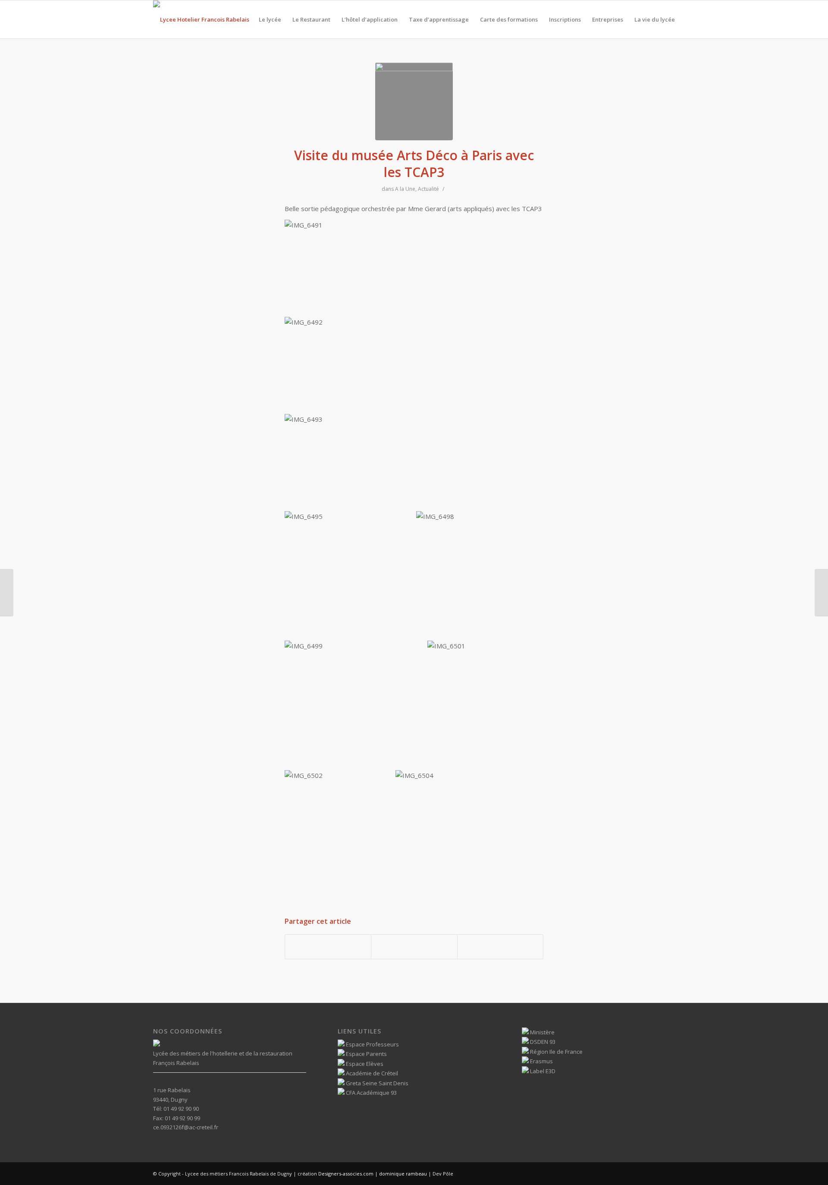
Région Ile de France (556, 1051)
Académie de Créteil (371, 1073)
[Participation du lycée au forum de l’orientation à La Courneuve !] (6, 592)
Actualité (428, 189)
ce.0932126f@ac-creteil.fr (185, 1127)
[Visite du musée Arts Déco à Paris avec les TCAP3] (414, 101)
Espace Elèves (364, 1064)
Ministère (542, 1032)
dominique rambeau (402, 1173)
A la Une (405, 189)
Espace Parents (366, 1054)
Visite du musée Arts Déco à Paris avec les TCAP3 (414, 163)
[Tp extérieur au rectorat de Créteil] (821, 592)
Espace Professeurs (372, 1044)
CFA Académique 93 (371, 1093)
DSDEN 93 (542, 1042)
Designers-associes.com (345, 1173)
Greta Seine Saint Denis (376, 1083)
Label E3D (542, 1071)
